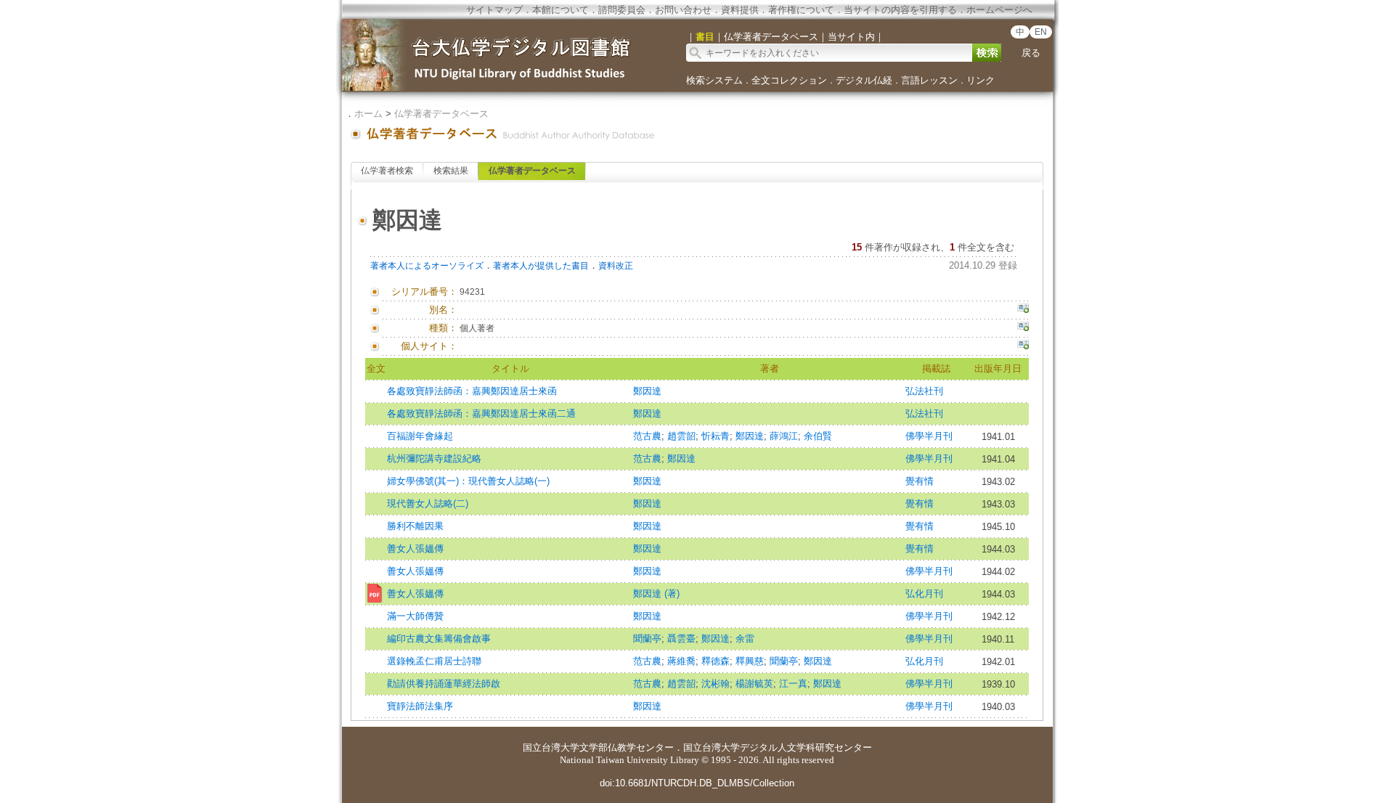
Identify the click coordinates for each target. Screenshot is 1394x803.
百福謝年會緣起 (420, 436)
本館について (560, 9)
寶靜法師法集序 (420, 706)
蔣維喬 (681, 661)
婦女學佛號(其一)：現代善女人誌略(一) (468, 481)
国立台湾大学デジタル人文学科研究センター (777, 747)
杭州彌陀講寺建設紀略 (434, 458)
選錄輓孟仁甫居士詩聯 (434, 661)
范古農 (647, 436)
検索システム (714, 80)
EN (1041, 32)
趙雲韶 (681, 436)
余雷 (744, 638)
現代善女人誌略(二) (427, 503)
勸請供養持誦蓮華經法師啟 (443, 683)
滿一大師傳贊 (415, 616)
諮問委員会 (621, 9)
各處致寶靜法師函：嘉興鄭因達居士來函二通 (481, 413)
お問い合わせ (683, 9)
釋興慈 (749, 661)
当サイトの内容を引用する (900, 9)
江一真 (793, 683)
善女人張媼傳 (415, 548)
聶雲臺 (681, 638)
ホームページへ (999, 9)
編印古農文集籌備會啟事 (439, 638)
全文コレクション (789, 80)
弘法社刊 (924, 391)
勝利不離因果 (415, 526)
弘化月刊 (924, 593)
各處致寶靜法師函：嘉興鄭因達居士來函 (472, 391)
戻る (1031, 52)
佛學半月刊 (929, 436)
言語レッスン (929, 80)
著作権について (801, 9)
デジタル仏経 (864, 80)
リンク (980, 80)
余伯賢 (818, 436)
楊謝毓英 (754, 683)
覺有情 (919, 481)
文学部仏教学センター (626, 747)
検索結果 (450, 171)
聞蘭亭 (647, 638)
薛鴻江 (784, 436)
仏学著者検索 (387, 171)
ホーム (368, 113)
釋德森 (715, 661)
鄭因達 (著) (656, 593)
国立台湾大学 (551, 747)
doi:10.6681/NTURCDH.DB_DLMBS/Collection (697, 783)
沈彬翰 (715, 683)
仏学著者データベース (441, 113)
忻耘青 (715, 436)
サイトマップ (494, 9)
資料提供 (740, 9)
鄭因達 (647, 391)
